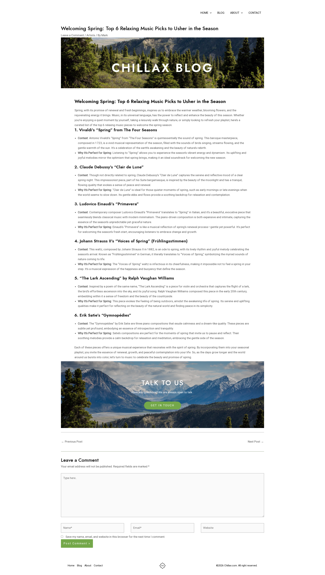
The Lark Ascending (151, 286)
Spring (116, 138)
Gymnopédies (104, 323)
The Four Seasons (141, 138)
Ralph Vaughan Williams (173, 291)
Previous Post (71, 441)
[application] (210, 12)
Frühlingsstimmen (124, 254)
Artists (90, 35)
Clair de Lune (169, 175)
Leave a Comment (72, 35)
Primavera (153, 212)
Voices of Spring (192, 254)
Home (204, 12)
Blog (220, 12)
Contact (254, 12)
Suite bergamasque (152, 180)
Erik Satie (124, 323)
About (234, 12)
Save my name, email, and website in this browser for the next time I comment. (115, 536)
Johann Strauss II (132, 249)
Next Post (256, 441)
